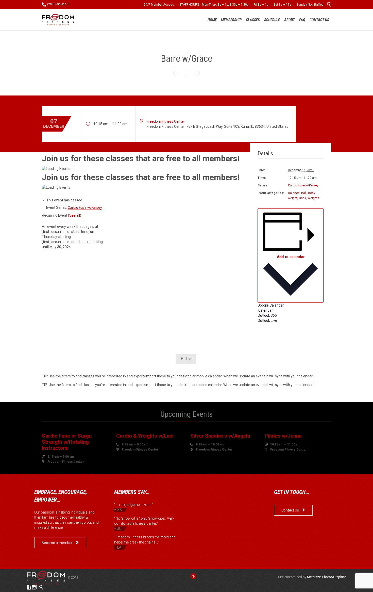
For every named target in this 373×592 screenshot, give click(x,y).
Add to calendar (290, 256)
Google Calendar (271, 305)
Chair (302, 198)
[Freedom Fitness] (58, 19)
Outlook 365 (267, 315)
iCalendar (265, 310)
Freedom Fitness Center (166, 121)
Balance (294, 193)
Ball (304, 193)
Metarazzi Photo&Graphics (326, 577)
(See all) (74, 215)
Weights (313, 198)
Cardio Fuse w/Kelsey (303, 185)
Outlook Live (267, 320)
